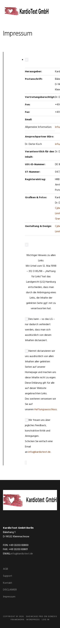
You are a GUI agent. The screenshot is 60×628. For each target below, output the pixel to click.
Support (7, 576)
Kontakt (7, 583)
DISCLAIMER (10, 590)
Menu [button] (53, 7)
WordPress (33, 619)
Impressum (9, 597)
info (57, 127)
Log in (45, 619)
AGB (5, 569)
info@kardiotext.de (39, 452)
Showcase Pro (34, 616)
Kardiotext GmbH (26, 11)
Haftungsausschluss (45, 409)
